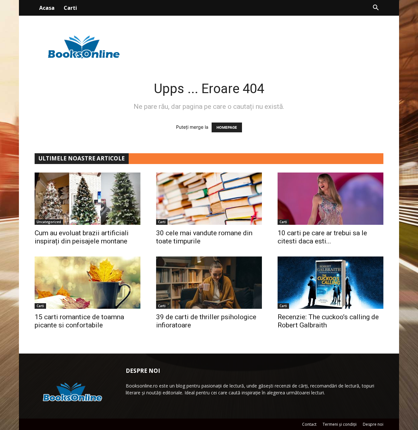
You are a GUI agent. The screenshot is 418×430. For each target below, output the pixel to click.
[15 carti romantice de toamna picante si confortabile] (87, 282)
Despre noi (373, 424)
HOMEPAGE (227, 127)
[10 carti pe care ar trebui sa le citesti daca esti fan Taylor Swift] (330, 199)
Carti (70, 7)
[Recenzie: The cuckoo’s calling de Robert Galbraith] (330, 282)
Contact (309, 424)
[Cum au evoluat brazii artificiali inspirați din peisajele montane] (87, 199)
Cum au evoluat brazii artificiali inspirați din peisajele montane (82, 237)
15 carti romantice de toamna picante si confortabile (79, 321)
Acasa (47, 7)
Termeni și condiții (340, 424)
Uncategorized (49, 222)
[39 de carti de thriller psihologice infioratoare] (209, 282)
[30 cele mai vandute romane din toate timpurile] (209, 199)
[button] (375, 8)
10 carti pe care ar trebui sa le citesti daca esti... (322, 237)
